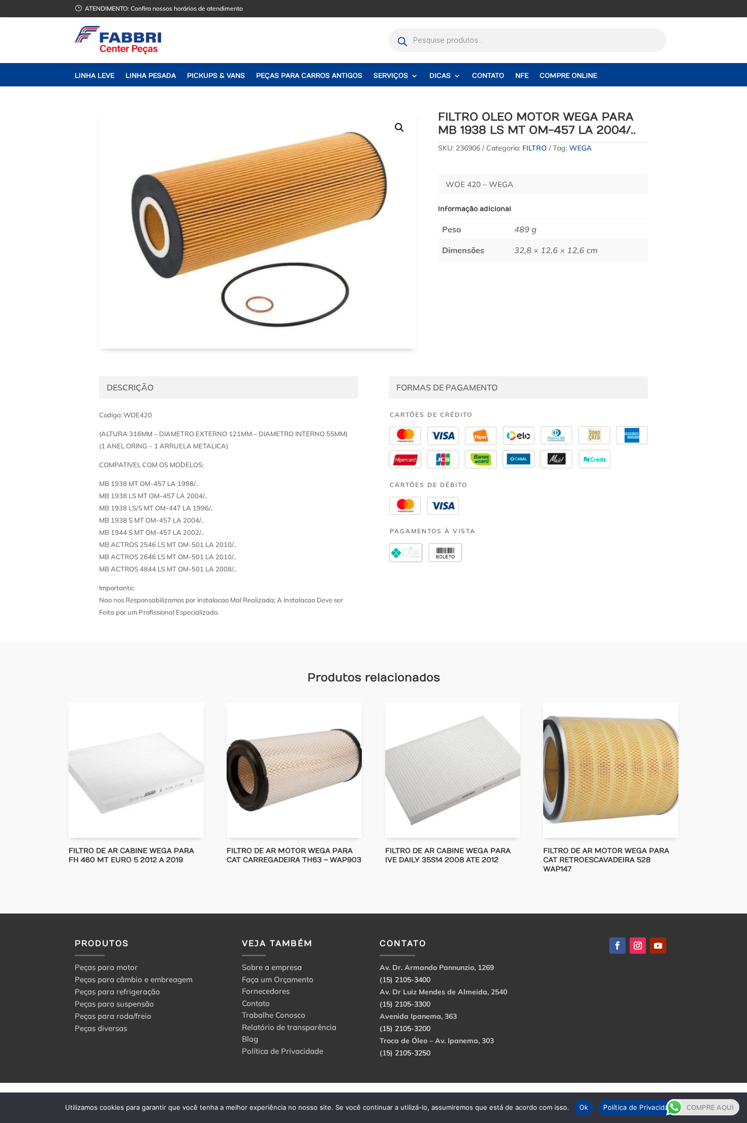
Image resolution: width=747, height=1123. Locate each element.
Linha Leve (94, 76)
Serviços (391, 76)
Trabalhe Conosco (273, 1016)
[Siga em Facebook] (617, 945)
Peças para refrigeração (117, 991)
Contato (488, 76)
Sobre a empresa (272, 968)
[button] (399, 127)
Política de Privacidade (282, 1052)
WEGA (580, 148)
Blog (250, 1040)
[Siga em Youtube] (658, 945)
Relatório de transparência (289, 1028)
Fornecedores (266, 992)
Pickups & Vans (216, 76)
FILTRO (534, 148)
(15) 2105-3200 (405, 1028)
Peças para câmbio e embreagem (134, 979)
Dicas (440, 76)
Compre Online (568, 76)
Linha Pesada (151, 76)
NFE (521, 76)
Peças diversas (101, 1028)
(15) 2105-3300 (405, 1004)
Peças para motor (106, 967)
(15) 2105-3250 (405, 1052)
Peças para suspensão (114, 1004)
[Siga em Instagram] (638, 945)
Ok (583, 1107)
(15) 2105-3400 (405, 979)
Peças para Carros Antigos (309, 76)
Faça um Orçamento (278, 981)
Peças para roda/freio (113, 1016)
